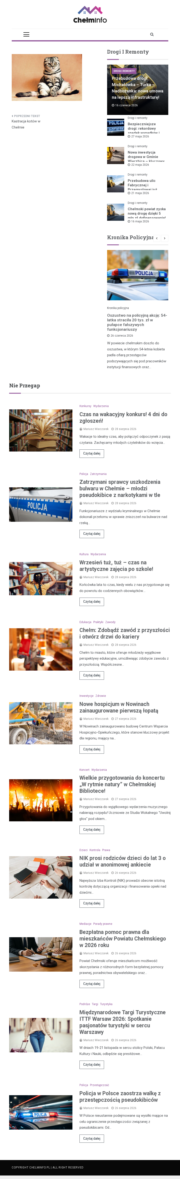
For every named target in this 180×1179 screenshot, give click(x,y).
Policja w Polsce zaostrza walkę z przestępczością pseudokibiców (120, 1096)
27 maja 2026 (140, 136)
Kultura (84, 554)
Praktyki (98, 622)
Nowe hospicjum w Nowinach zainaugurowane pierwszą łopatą (118, 707)
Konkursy (85, 406)
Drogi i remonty (124, 71)
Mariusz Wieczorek (96, 429)
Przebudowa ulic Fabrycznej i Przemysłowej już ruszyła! (142, 187)
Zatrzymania (98, 474)
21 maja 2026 (140, 193)
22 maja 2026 (140, 164)
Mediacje (85, 924)
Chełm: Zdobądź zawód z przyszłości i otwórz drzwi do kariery (124, 633)
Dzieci (83, 850)
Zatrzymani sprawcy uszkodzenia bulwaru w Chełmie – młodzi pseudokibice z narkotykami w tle (119, 488)
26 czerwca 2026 (122, 335)
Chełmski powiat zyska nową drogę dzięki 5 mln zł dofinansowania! (147, 213)
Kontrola (95, 850)
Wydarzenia (101, 406)
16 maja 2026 (140, 221)
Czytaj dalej (91, 453)
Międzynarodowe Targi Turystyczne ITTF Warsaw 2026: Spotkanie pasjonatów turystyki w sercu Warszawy (122, 1022)
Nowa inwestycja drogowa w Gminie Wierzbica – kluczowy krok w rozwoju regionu (146, 161)
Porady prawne (102, 924)
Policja (83, 474)
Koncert (84, 769)
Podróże (84, 1004)
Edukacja (85, 622)
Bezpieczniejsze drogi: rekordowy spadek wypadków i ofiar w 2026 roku (144, 131)
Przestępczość (99, 1085)
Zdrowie (100, 696)
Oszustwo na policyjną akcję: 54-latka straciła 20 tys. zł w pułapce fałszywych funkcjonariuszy (137, 322)
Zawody (110, 622)
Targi (95, 1004)
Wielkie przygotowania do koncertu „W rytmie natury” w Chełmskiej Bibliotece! (122, 784)
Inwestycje (86, 696)
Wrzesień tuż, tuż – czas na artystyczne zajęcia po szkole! (116, 565)
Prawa (106, 850)
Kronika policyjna (118, 308)
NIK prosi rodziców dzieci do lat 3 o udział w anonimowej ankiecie (122, 861)
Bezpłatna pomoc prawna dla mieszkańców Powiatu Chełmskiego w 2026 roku (122, 938)
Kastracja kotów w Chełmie (26, 124)
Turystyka (106, 1004)
